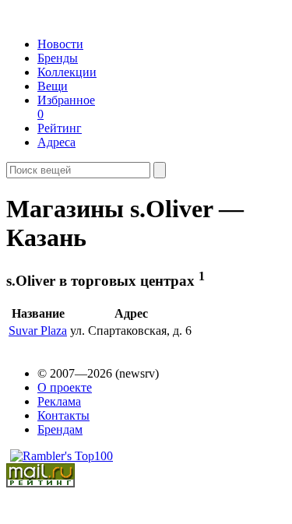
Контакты (63, 415)
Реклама (59, 401)
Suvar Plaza (38, 330)
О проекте (64, 387)
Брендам (60, 429)
